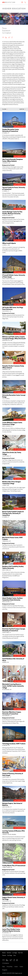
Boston (4, 952)
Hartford (9, 952)
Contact (16, 966)
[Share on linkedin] (6, 37)
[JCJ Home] (9, 2)
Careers (21, 966)
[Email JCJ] (3, 960)
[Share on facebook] (12, 37)
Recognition (4, 970)
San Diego (9, 955)
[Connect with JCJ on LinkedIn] (7, 960)
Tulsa (14, 955)
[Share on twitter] (9, 37)
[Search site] (25, 2)
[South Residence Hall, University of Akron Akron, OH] (14, 649)
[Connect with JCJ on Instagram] (17, 960)
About (3, 966)
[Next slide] (26, 18)
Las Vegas (14, 952)
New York (20, 952)
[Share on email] (3, 37)
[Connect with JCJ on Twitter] (11, 960)
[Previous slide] (1, 18)
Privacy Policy (9, 966)
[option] (14, 19)
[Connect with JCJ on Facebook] (14, 960)
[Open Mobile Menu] (22, 2)
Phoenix (4, 955)
